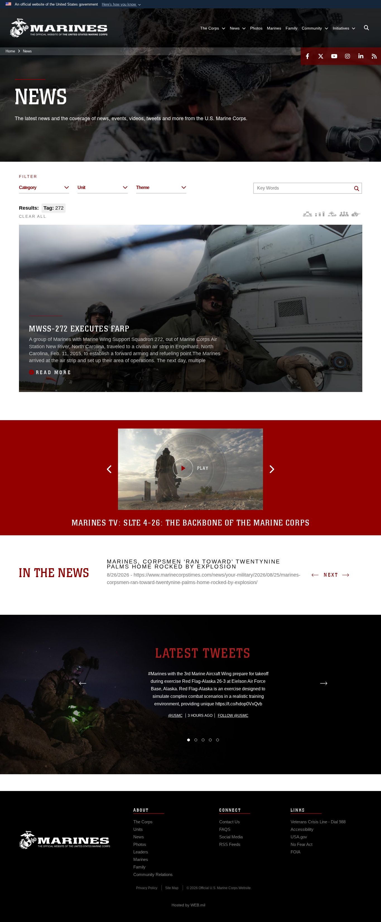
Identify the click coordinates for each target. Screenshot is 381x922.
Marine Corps (64, 840)
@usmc (175, 715)
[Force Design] (307, 214)
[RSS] (374, 56)
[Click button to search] (356, 188)
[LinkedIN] (361, 56)
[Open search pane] (366, 27)
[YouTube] (334, 56)
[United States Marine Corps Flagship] (58, 28)
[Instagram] (347, 56)
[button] (122, 4)
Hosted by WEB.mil (188, 905)
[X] (320, 56)
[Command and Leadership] (344, 214)
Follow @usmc (233, 715)
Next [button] (331, 575)
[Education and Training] (319, 214)
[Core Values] (331, 214)
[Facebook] (307, 56)
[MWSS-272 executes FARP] (190, 308)
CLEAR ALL (33, 216)
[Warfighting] (356, 214)
